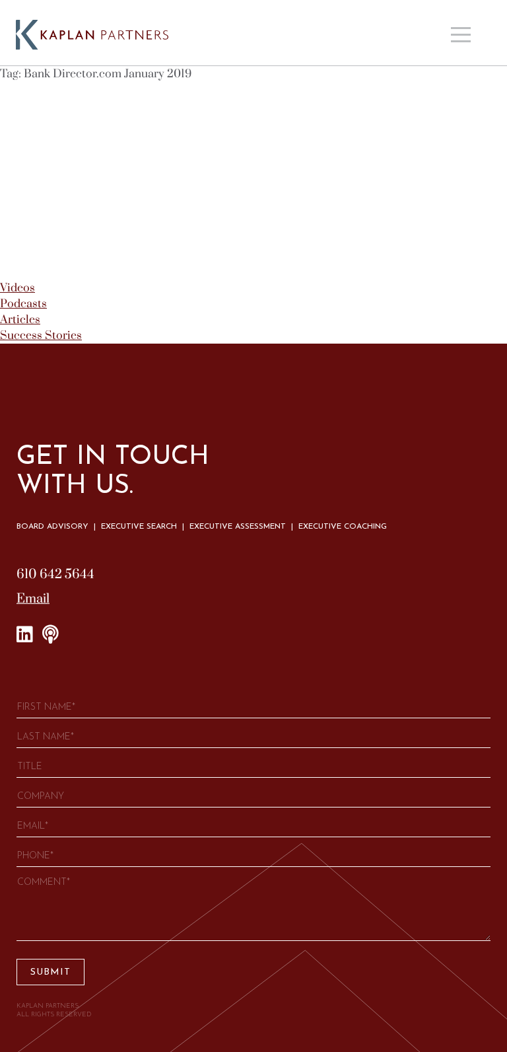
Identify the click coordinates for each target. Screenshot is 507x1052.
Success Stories (41, 335)
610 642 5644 (55, 574)
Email (33, 599)
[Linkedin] (25, 635)
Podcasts (23, 304)
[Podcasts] (50, 635)
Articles (20, 320)
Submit (50, 972)
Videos (17, 288)
